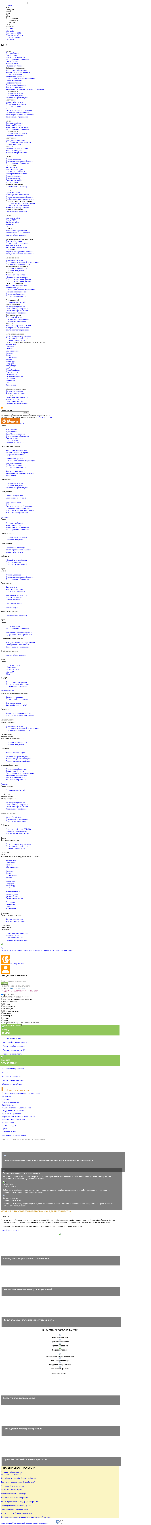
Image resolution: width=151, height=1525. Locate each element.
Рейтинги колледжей (14, 151)
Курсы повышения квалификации (19, 161)
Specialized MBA (12, 222)
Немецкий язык (12, 372)
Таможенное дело (9, 1131)
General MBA (11, 220)
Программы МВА (13, 218)
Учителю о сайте (12, 399)
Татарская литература (14, 376)
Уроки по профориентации (16, 404)
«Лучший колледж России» (17, 148)
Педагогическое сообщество (17, 397)
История (9, 353)
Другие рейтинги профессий (17, 330)
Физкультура (11, 366)
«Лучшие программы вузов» (17, 98)
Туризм (4, 1128)
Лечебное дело (8, 1122)
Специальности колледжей (16, 134)
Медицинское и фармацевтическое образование (25, 89)
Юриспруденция (8, 1105)
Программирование (14, 81)
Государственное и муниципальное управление (21, 1093)
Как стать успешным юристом (18, 72)
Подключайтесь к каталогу (16, 186)
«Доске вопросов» (45, 417)
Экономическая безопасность (14, 1119)
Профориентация (13, 37)
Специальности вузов (14, 93)
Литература (10, 361)
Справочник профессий (15, 302)
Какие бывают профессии (16, 313)
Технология (10, 378)
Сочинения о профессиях (16, 321)
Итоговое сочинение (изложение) (19, 110)
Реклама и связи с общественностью (17, 1108)
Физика (9, 359)
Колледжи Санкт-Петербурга (17, 127)
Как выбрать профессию (15, 306)
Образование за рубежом (16, 104)
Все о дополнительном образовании (20, 203)
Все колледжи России (14, 123)
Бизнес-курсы (11, 167)
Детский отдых (12, 182)
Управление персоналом (11, 1114)
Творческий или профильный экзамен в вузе (21, 1023)
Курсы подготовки (13, 159)
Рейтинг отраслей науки (15, 275)
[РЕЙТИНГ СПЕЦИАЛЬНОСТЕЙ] (16, 1088)
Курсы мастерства (13, 178)
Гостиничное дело (9, 1125)
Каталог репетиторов (14, 391)
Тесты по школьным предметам (18, 336)
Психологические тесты (15, 340)
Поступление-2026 (13, 33)
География (10, 364)
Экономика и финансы (15, 76)
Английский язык (13, 370)
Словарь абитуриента (14, 102)
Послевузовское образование (17, 205)
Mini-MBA (10, 224)
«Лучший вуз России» (14, 66)
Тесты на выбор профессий (17, 338)
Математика (10, 347)
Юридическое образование (16, 70)
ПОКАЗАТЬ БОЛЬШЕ (59, 1373)
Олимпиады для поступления (17, 113)
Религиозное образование (16, 85)
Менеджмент (7, 1096)
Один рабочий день (13, 317)
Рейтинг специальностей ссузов (18, 281)
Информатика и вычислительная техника (18, 1117)
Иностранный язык (11, 1011)
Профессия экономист (14, 74)
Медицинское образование (16, 292)
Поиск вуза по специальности (18, 264)
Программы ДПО (13, 193)
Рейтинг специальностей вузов (18, 279)
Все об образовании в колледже (18, 142)
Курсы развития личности (16, 174)
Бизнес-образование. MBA (16, 247)
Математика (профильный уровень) (17, 999)
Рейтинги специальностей (16, 153)
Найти (26, 413)
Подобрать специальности (11, 1025)
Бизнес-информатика (10, 1102)
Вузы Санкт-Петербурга (15, 57)
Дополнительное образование (18, 233)
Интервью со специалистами (17, 319)
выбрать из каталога (17, 988)
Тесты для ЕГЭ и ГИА (15, 402)
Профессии (5, 784)
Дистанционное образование (17, 59)
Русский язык (11, 344)
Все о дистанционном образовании (20, 254)
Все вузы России (12, 53)
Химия (8, 355)
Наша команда (7, 1523)
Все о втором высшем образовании (20, 115)
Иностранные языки (14, 176)
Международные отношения (13, 1111)
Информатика (11, 357)
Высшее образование (14, 241)
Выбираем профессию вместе (17, 328)
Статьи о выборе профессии (17, 311)
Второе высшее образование (17, 208)
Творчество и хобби (14, 180)
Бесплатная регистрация (15, 393)
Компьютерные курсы (14, 169)
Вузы (22, 423)
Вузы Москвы (11, 55)
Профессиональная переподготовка (20, 199)
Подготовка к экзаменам (15, 172)
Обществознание (12, 351)
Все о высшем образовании (17, 117)
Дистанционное (7, 691)
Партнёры (10, 39)
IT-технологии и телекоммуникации (20, 79)
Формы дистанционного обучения (19, 252)
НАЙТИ (4, 983)
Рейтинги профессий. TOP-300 (18, 326)
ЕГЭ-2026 (10, 29)
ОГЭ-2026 (10, 31)
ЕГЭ (7, 108)
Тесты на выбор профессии (17, 309)
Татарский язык (12, 374)
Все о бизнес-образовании (16, 231)
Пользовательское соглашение (36, 1523)
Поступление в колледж (15, 140)
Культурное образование (15, 87)
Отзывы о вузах (12, 62)
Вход (3, 948)
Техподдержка (18, 1523)
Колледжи (5, 517)
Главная (9, 5)
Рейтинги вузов (12, 64)
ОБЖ (8, 383)
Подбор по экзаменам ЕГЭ (16, 268)
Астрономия (11, 385)
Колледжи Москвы (13, 125)
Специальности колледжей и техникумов (22, 262)
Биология (9, 349)
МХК (8, 368)
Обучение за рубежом (14, 35)
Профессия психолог (14, 83)
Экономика (10, 381)
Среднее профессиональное (17, 243)
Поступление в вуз (13, 106)
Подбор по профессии (14, 96)
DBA (8, 226)
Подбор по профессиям (15, 271)
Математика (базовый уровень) (16, 997)
